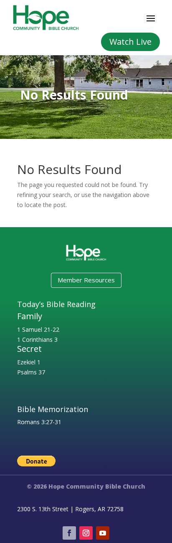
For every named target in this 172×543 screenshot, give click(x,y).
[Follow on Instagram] (86, 533)
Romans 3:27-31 (39, 422)
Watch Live (130, 41)
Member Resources (86, 280)
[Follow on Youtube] (102, 533)
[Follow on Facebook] (69, 533)
